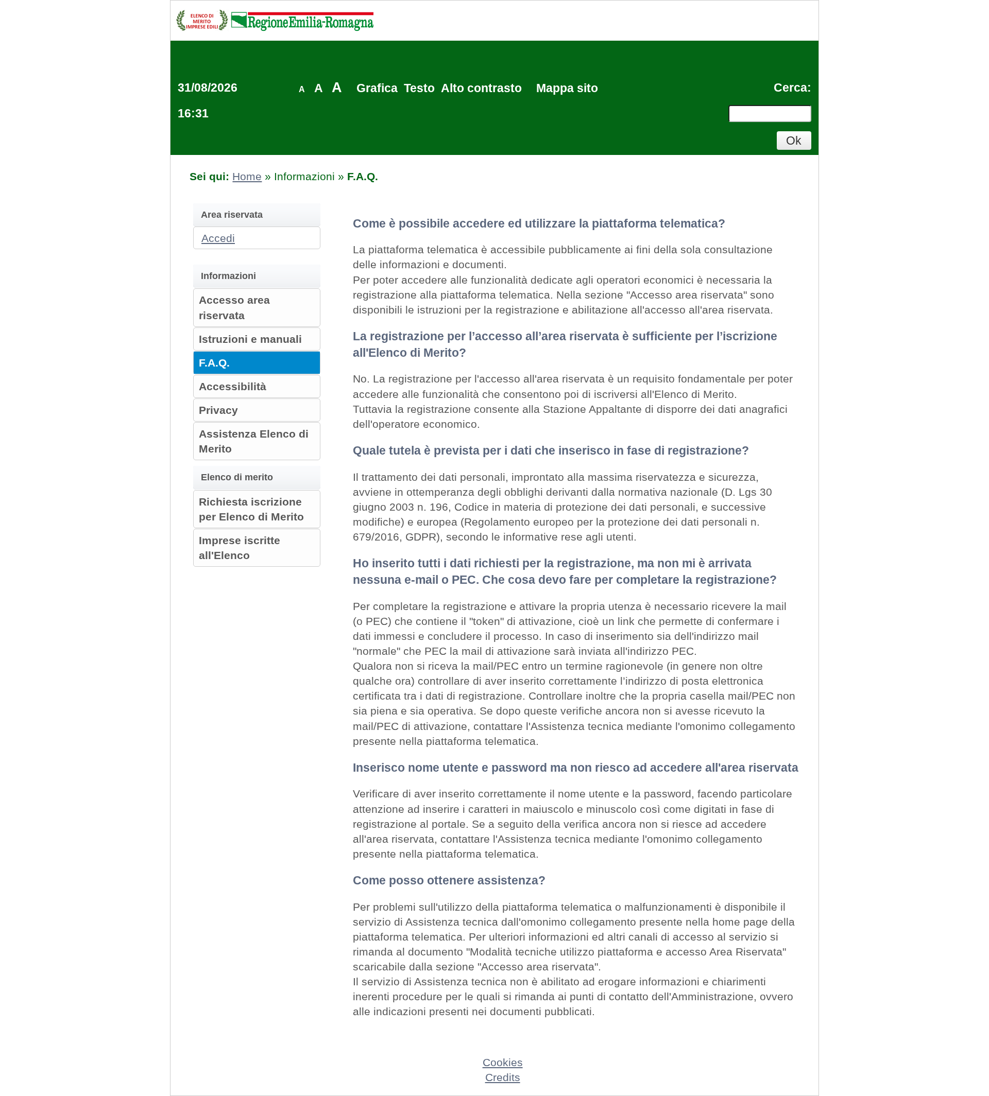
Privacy (218, 410)
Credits (502, 1077)
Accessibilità (232, 386)
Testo (419, 88)
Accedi (218, 238)
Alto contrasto (481, 88)
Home (247, 176)
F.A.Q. (214, 363)
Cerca (790, 87)
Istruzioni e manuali (250, 339)
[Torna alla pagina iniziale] (274, 20)
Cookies (503, 1062)
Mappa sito (567, 88)
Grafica (377, 88)
